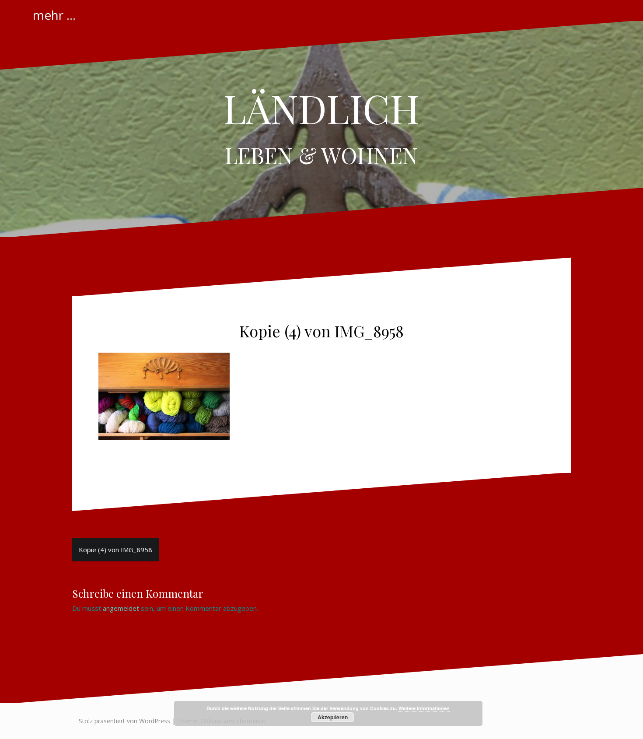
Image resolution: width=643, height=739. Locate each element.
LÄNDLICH (321, 108)
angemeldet (121, 608)
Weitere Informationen (424, 708)
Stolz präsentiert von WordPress (124, 721)
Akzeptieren (333, 717)
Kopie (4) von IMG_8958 (115, 549)
